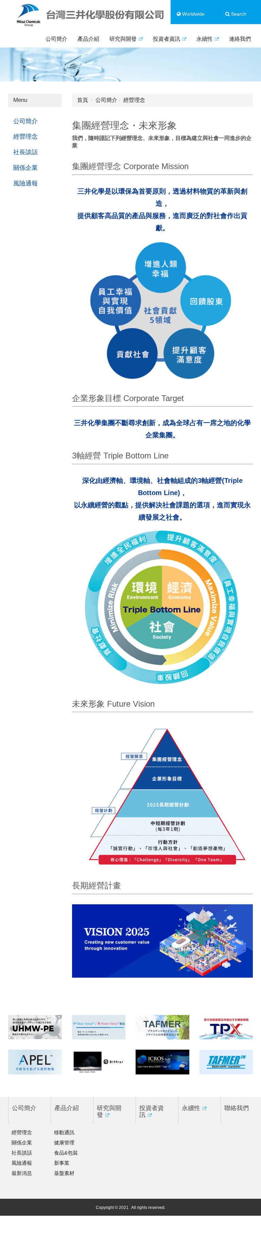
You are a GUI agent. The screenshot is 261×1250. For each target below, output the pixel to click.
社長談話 (25, 152)
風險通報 (25, 183)
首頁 (82, 100)
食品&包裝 (66, 1153)
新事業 (61, 1163)
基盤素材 (64, 1173)
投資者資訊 (167, 39)
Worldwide (193, 14)
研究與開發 (123, 39)
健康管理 (64, 1142)
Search (238, 14)
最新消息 (22, 1173)
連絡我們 (240, 39)
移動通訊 (64, 1132)
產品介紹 (88, 39)
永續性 (205, 39)
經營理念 (25, 136)
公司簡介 (56, 39)
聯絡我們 (236, 1108)
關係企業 (25, 167)
